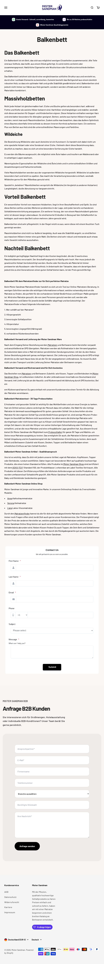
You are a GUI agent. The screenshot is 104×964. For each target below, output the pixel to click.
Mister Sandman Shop (73, 464)
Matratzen (52, 345)
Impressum (9, 912)
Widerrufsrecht (11, 902)
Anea (9, 498)
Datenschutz (10, 897)
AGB (6, 892)
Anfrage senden (27, 846)
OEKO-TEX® (17, 467)
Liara (9, 508)
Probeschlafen (55, 432)
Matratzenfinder (22, 513)
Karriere (8, 907)
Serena (10, 503)
